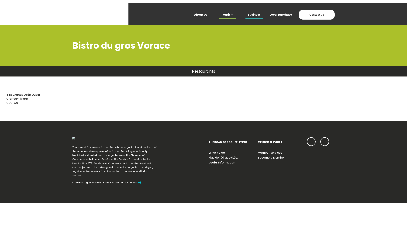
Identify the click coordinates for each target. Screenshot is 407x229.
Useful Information (222, 162)
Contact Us (316, 15)
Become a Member (271, 158)
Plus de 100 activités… (224, 158)
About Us (200, 15)
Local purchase (281, 15)
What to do (217, 153)
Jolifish (133, 182)
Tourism (227, 15)
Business (254, 15)
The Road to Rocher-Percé (228, 142)
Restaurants (203, 71)
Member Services (270, 142)
